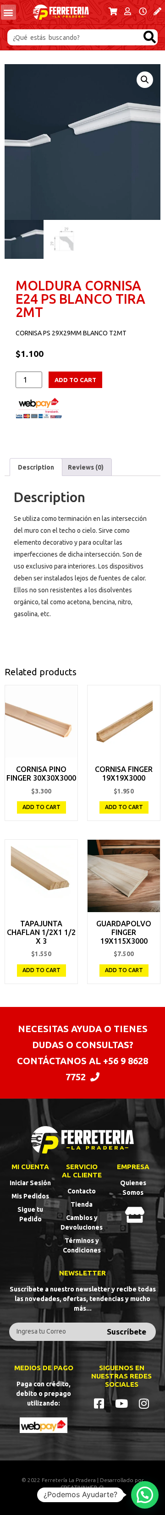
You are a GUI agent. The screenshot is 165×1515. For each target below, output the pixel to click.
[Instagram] (144, 1403)
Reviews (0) (86, 467)
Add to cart (75, 380)
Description (36, 467)
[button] (8, 12)
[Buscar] (150, 37)
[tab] (36, 467)
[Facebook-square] (99, 1403)
